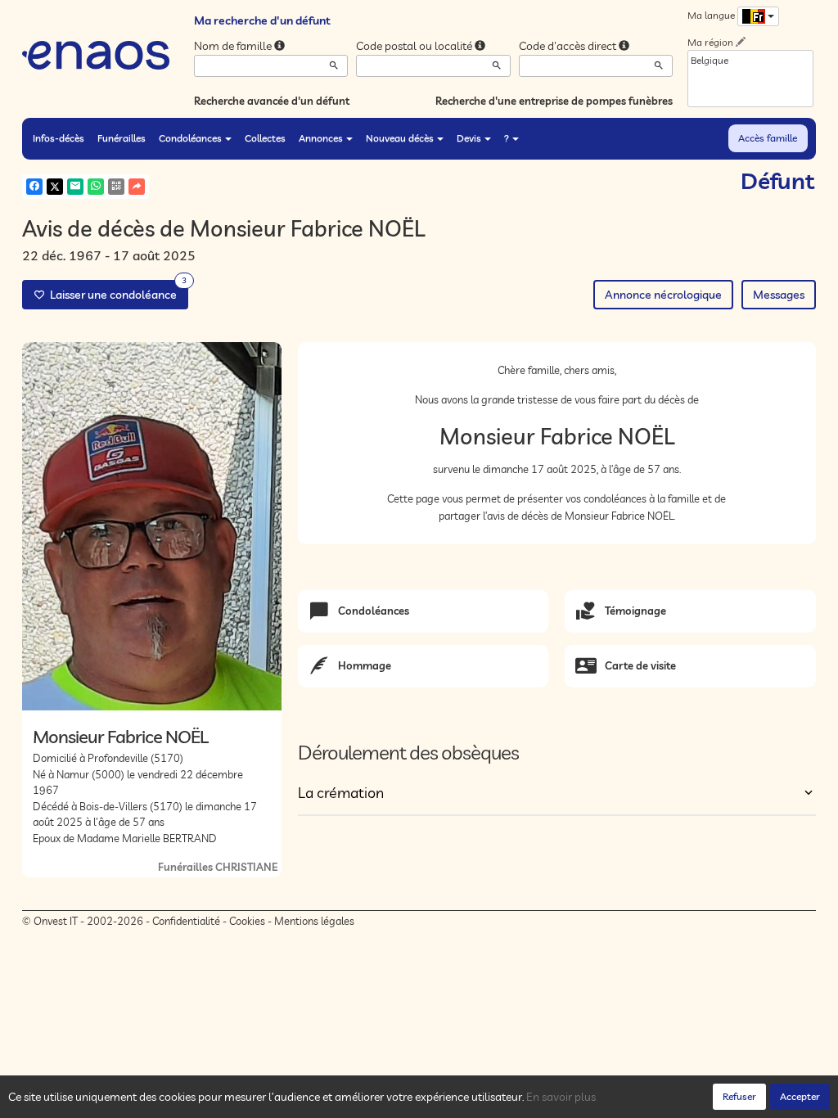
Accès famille (767, 138)
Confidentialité (186, 920)
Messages (778, 294)
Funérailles (121, 138)
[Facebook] (34, 186)
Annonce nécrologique (663, 294)
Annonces (321, 138)
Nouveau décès (400, 138)
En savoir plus (561, 1096)
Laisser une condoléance (116, 291)
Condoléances (190, 138)
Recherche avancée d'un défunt (271, 100)
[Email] (75, 186)
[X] (55, 186)
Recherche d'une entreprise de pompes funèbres (554, 100)
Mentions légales (314, 920)
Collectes (265, 138)
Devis (469, 138)
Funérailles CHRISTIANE (217, 866)
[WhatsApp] (96, 186)
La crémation (341, 792)
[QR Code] (116, 186)
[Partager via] (136, 186)
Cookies (247, 920)
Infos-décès (58, 138)
